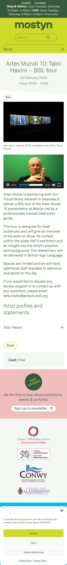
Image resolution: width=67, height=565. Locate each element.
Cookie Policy (25, 560)
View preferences (33, 552)
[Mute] (53, 185)
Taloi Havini (12, 327)
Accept (33, 533)
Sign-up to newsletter (30, 408)
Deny (33, 542)
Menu (7, 49)
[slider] (31, 185)
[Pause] (8, 185)
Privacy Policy (39, 560)
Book (10, 345)
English (26, 2)
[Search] (48, 37)
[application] (33, 171)
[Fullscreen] (59, 185)
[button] (62, 510)
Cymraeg (40, 2)
